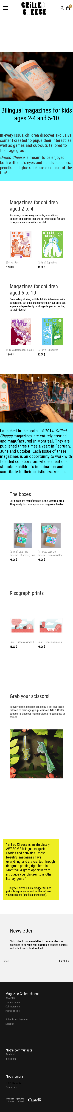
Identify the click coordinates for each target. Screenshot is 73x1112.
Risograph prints (27, 593)
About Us (10, 998)
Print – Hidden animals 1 (22, 642)
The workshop (12, 1002)
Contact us (11, 1087)
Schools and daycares (16, 1019)
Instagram (11, 1058)
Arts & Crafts (57, 710)
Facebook (11, 1054)
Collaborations (12, 1006)
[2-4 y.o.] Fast (12, 262)
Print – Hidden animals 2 (50, 642)
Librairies (10, 1023)
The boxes (20, 494)
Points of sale (12, 1010)
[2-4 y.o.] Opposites (47, 262)
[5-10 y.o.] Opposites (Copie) (20, 349)
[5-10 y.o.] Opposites (48, 349)
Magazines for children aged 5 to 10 (34, 289)
